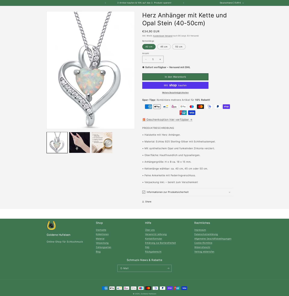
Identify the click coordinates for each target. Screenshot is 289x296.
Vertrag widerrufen (204, 251)
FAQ (147, 247)
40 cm (148, 46)
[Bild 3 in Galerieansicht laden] (102, 142)
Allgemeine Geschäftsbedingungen (213, 238)
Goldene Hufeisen (148, 294)
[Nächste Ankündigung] (183, 3)
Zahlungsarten (103, 247)
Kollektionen (102, 234)
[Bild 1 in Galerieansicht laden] (57, 142)
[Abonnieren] (168, 268)
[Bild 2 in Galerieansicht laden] (79, 142)
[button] (187, 192)
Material (100, 238)
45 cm (164, 46)
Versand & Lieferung (156, 234)
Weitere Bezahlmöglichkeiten (175, 92)
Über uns (150, 229)
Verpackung (102, 242)
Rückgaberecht (153, 251)
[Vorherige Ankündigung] (105, 3)
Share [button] (148, 201)
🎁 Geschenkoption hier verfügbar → (167, 119)
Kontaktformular (153, 238)
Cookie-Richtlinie (203, 242)
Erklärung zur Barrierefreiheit (160, 242)
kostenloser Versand (162, 36)
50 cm (178, 46)
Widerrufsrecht (202, 247)
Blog (98, 251)
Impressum (200, 229)
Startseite (101, 229)
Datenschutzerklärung (206, 234)
